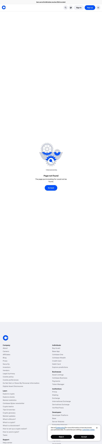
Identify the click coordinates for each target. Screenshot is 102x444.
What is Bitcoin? (9, 419)
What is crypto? (9, 422)
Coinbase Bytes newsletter (13, 403)
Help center (7, 443)
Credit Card (56, 361)
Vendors (6, 370)
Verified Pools (58, 408)
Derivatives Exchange (60, 405)
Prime (54, 392)
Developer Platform (60, 415)
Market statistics (9, 400)
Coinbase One (57, 355)
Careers (6, 351)
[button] (98, 7)
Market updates (9, 416)
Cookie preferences (11, 380)
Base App (56, 351)
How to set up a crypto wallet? (15, 429)
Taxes (5, 435)
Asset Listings (58, 375)
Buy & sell (56, 348)
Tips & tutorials (9, 410)
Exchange (56, 398)
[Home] (4, 7)
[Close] (97, 428)
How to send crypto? (11, 432)
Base (54, 418)
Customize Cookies (88, 430)
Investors (6, 367)
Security (6, 364)
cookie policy (60, 428)
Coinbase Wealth (59, 358)
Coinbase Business (59, 378)
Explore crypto (9, 394)
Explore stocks (9, 397)
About (5, 348)
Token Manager (58, 384)
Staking (55, 395)
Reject (61, 437)
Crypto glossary (9, 413)
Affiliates (6, 355)
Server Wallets (58, 422)
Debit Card (56, 364)
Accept (84, 437)
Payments (56, 381)
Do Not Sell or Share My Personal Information (21, 383)
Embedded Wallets (59, 425)
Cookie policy (8, 377)
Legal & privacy (9, 374)
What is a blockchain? (11, 426)
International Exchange (61, 401)
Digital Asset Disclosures (13, 386)
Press (5, 361)
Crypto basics (8, 406)
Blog (4, 358)
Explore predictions (60, 367)
